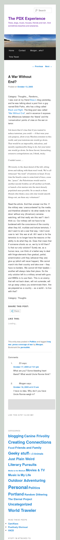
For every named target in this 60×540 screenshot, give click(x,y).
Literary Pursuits (22, 464)
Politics (33, 341)
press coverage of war (22, 344)
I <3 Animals (36, 453)
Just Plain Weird (21, 459)
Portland (16, 494)
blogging (16, 435)
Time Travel (14, 56)
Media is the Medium (16, 470)
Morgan (39, 344)
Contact (22, 50)
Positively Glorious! (18, 527)
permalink (25, 347)
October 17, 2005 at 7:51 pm (26, 366)
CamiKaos (13, 523)
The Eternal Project (20, 499)
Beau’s (33, 99)
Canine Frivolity (37, 435)
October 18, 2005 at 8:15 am (26, 387)
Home (11, 50)
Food (11, 448)
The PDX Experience (26, 18)
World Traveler (22, 510)
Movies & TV (35, 470)
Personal (18, 487)
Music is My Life (19, 475)
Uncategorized (20, 504)
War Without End (16, 113)
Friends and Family (28, 448)
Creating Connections (29, 442)
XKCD (11, 530)
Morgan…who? (37, 50)
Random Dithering (35, 494)
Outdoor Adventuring (26, 480)
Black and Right (15, 109)
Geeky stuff (18, 453)
